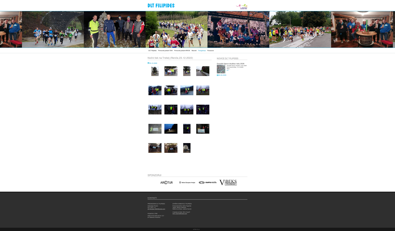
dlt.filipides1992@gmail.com (156, 209)
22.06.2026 (222, 75)
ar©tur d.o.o (196, 229)
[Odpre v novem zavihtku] (166, 182)
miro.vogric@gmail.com (180, 214)
